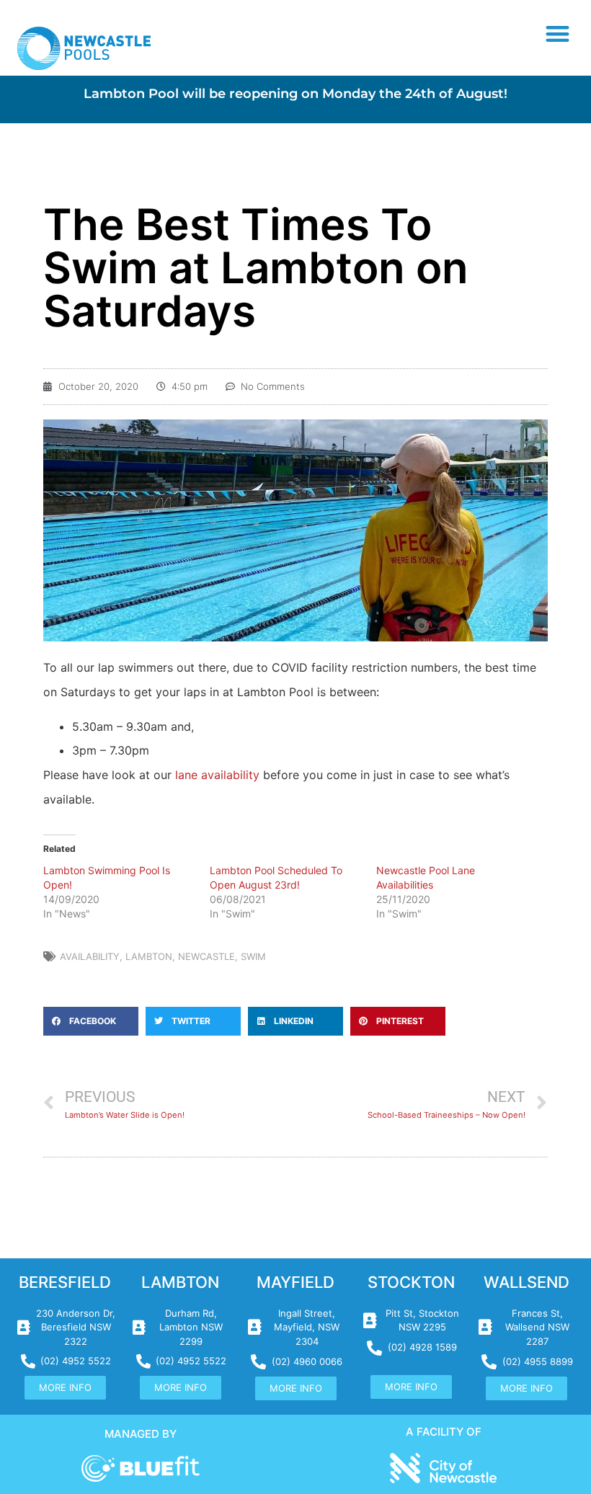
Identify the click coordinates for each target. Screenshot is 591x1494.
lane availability (217, 775)
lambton (148, 956)
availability (90, 956)
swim (253, 956)
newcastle (206, 956)
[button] (558, 33)
